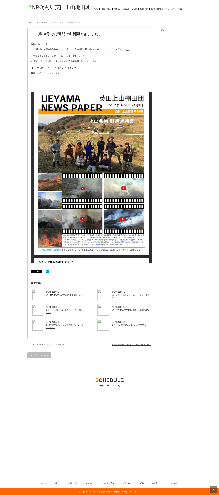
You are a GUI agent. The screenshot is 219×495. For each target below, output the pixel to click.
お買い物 (144, 9)
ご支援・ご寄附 (130, 9)
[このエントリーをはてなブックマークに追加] (47, 272)
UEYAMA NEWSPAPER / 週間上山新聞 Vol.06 (130, 310)
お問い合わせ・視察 (160, 9)
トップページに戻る (39, 355)
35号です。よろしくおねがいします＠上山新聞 (130, 296)
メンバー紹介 (178, 9)
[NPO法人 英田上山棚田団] (60, 7)
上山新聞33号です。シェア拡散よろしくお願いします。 (64, 326)
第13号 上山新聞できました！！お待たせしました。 (65, 311)
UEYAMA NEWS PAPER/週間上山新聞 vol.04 (64, 295)
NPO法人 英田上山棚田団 (108, 491)
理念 (96, 9)
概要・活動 (106, 9)
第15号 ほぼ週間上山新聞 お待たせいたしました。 (131, 345)
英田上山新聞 (42, 22)
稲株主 (117, 9)
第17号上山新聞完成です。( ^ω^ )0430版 (129, 325)
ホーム (88, 9)
